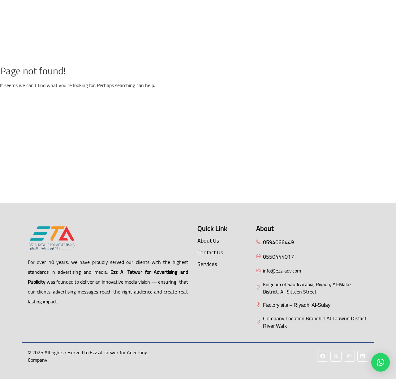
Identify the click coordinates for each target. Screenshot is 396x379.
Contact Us (191, 49)
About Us (135, 34)
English (222, 49)
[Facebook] (321, 31)
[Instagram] (348, 31)
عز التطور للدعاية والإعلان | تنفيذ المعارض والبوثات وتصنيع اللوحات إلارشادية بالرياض (200, 16)
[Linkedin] (361, 31)
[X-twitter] (334, 31)
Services (207, 264)
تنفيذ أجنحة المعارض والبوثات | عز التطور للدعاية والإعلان (220, 34)
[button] (223, 34)
